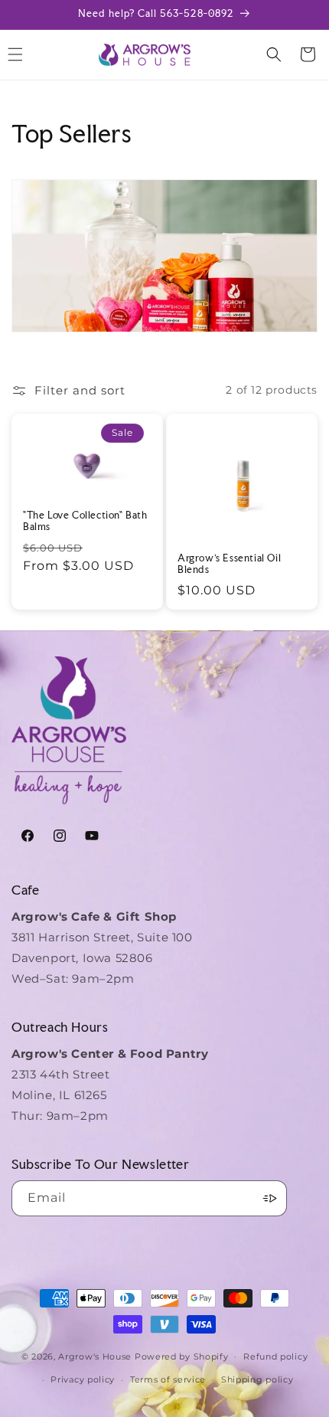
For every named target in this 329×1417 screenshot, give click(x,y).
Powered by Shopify (182, 1355)
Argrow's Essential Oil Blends (229, 564)
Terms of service (168, 1379)
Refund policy (275, 1356)
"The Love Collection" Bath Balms (85, 521)
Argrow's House (96, 1355)
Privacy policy (82, 1379)
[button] (274, 54)
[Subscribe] (269, 1198)
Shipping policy (257, 1379)
